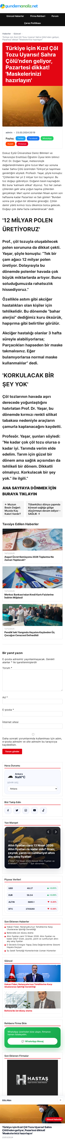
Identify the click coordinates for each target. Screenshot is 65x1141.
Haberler (6, 33)
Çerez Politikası (32, 23)
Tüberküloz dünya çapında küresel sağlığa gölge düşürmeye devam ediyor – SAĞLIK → (44, 509)
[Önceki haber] (48, 832)
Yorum (7, 667)
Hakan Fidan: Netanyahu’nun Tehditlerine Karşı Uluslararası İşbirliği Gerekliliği (30, 928)
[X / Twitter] (17, 810)
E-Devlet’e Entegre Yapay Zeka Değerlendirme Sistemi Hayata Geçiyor (33, 945)
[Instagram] (25, 810)
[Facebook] (8, 810)
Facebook (33, 138)
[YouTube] (34, 810)
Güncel (17, 33)
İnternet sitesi (10, 722)
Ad (5, 697)
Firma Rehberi (37, 16)
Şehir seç (13, 782)
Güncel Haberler (15, 16)
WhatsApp (47, 138)
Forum (55, 16)
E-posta (8, 709)
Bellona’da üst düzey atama (20, 933)
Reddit (10, 144)
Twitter (21, 138)
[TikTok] (43, 810)
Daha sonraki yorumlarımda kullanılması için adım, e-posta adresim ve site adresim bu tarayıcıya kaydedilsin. (32, 741)
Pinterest (22, 144)
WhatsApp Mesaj (32, 1041)
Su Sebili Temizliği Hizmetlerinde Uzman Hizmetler (31, 950)
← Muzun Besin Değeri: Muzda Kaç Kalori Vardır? (13, 509)
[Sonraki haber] (55, 832)
